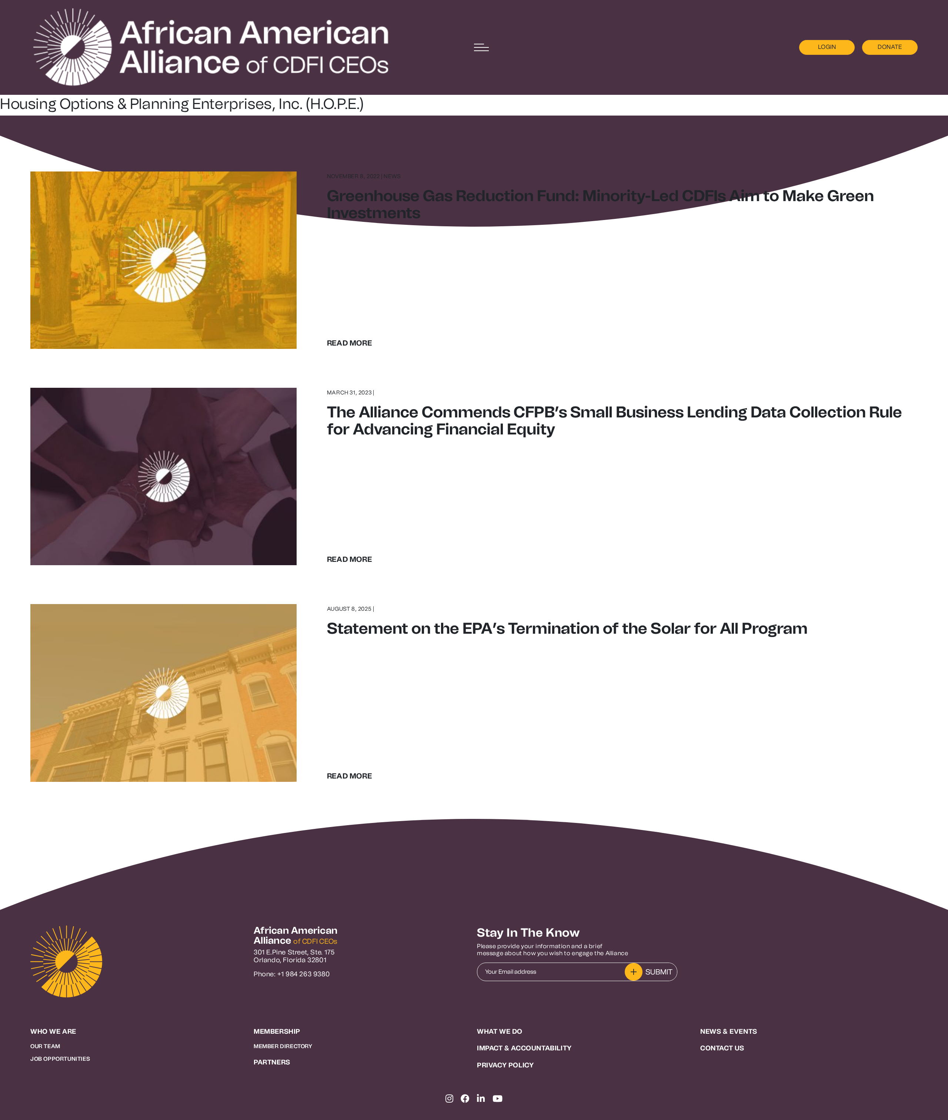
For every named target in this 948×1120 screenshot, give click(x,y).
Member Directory (283, 1046)
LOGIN (827, 46)
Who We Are (53, 1032)
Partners (272, 1062)
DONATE (890, 46)
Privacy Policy (505, 1065)
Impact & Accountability (524, 1048)
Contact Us (722, 1048)
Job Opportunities (60, 1059)
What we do (500, 1032)
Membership (277, 1032)
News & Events (728, 1032)
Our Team (45, 1046)
